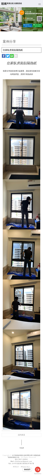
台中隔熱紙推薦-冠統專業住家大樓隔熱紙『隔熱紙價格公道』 (11, 3)
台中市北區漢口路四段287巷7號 (23, 463)
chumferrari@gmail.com (23, 461)
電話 (16, 459)
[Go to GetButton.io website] (37, 473)
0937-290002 (23, 459)
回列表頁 (21, 435)
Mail (12, 461)
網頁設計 (16, 466)
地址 (9, 463)
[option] (21, 19)
